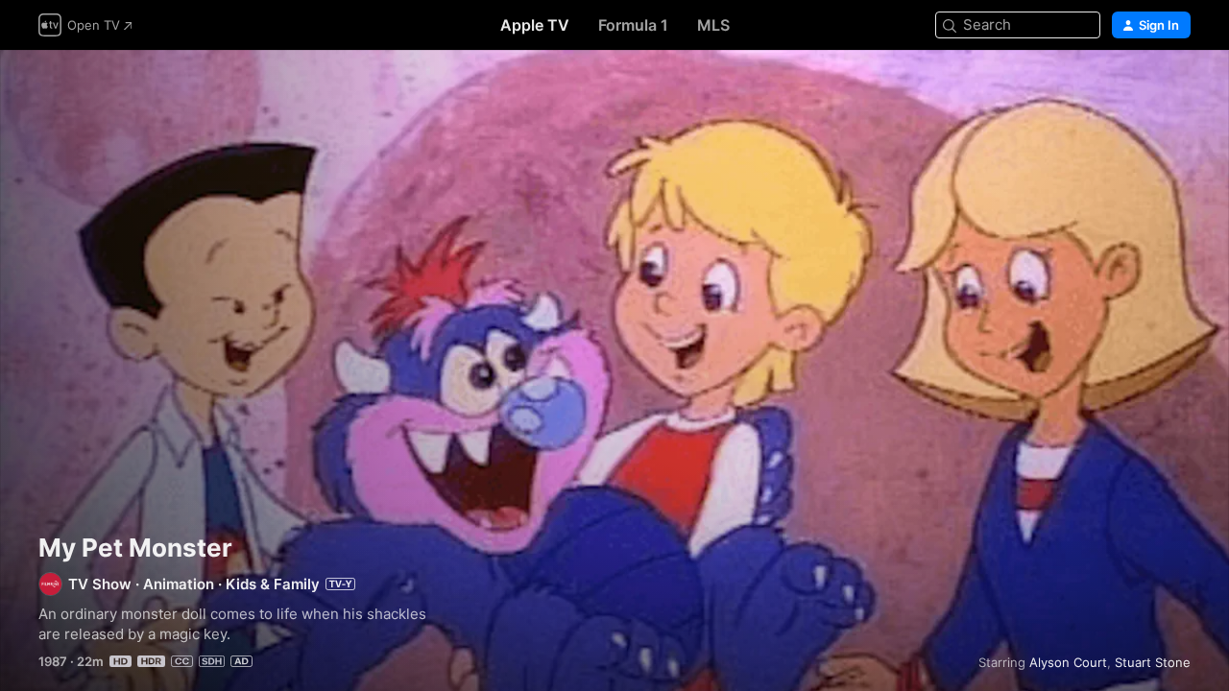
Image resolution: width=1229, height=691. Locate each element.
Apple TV (534, 25)
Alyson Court (1068, 662)
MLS (713, 25)
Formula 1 (633, 25)
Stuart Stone (1153, 662)
